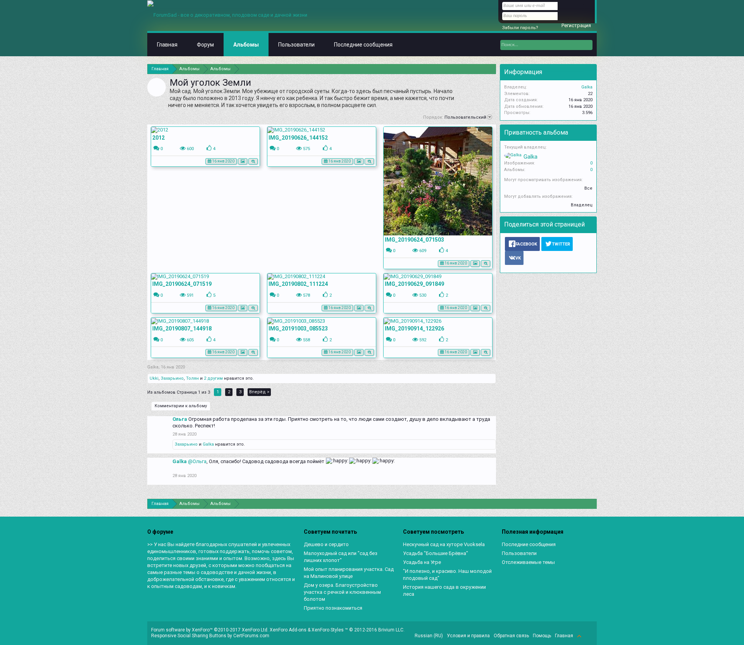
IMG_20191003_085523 (298, 328)
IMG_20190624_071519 (182, 284)
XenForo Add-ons (288, 630)
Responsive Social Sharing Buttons (188, 635)
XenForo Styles (328, 630)
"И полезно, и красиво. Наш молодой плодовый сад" (447, 574)
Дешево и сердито (326, 544)
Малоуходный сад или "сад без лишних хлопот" (340, 556)
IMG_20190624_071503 (414, 240)
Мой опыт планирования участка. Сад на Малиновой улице (349, 572)
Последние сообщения (363, 45)
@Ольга (197, 461)
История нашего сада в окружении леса (444, 590)
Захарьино (172, 378)
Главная (167, 45)
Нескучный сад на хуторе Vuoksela (444, 544)
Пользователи (296, 45)
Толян (192, 378)
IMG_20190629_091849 (414, 284)
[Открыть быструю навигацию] (491, 68)
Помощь (542, 635)
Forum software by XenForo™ (210, 630)
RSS (588, 635)
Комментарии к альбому (181, 405)
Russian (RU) (429, 635)
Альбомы (246, 45)
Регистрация (576, 25)
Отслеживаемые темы (528, 562)
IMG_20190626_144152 (298, 138)
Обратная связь (511, 635)
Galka (152, 367)
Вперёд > (259, 391)
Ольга (179, 419)
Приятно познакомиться (333, 608)
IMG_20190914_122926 (414, 328)
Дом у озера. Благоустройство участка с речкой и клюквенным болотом (342, 592)
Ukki (154, 378)
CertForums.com (251, 635)
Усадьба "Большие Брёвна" (435, 553)
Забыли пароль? (520, 27)
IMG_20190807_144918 (182, 328)
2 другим (213, 378)
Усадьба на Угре (422, 562)
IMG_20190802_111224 (298, 284)
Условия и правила (468, 635)
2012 (158, 138)
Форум (205, 45)
